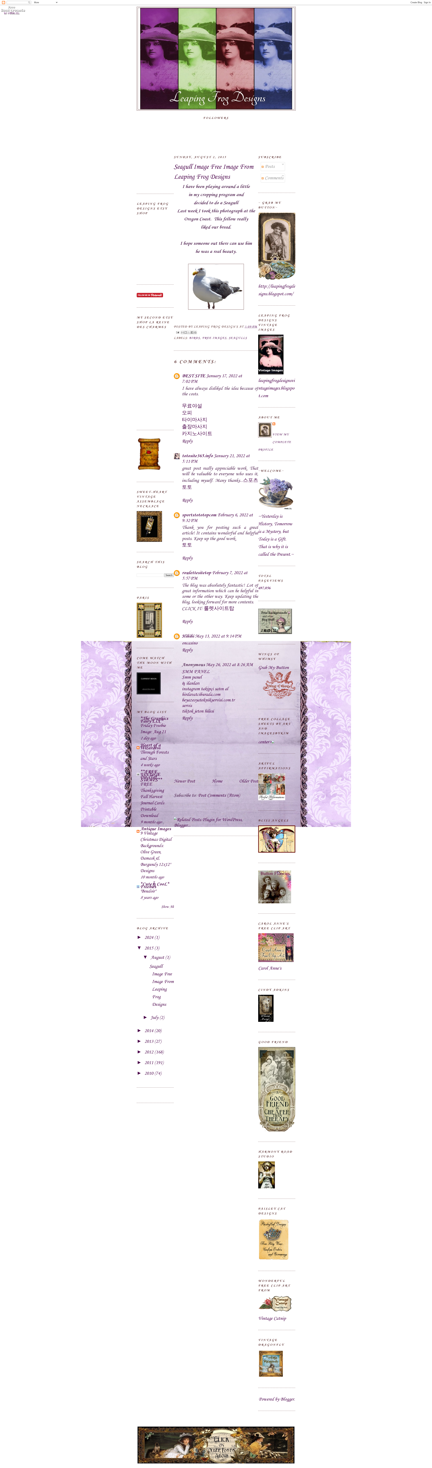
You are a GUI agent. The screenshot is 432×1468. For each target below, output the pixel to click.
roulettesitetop (196, 573)
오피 (187, 413)
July (155, 1017)
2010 (149, 1073)
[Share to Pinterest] (195, 332)
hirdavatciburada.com (201, 694)
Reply (187, 441)
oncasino (189, 643)
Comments (273, 178)
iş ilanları (190, 683)
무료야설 (192, 406)
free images (214, 338)
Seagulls (238, 338)
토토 (187, 545)
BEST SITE (193, 376)
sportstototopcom (199, 515)
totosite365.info (197, 456)
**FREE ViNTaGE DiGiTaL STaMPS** (151, 776)
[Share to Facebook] (192, 332)
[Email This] (182, 332)
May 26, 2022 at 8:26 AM (229, 665)
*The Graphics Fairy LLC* (154, 720)
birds (194, 338)
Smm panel (192, 677)
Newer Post (184, 781)
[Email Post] (177, 332)
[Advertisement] (153, 167)
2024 (149, 937)
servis (187, 705)
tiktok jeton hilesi (198, 711)
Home (217, 781)
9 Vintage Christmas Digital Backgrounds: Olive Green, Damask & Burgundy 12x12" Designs (155, 852)
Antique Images (155, 829)
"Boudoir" (148, 891)
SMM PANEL (196, 672)
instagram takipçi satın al (205, 689)
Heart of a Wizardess (150, 746)
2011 (149, 1063)
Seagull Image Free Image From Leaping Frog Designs (213, 172)
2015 (149, 948)
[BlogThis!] (185, 332)
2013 (149, 1041)
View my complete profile (274, 442)
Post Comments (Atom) (219, 795)
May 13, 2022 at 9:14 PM (218, 636)
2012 (149, 1052)
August (158, 957)
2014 (149, 1031)
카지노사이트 (197, 434)
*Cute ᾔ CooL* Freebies (154, 885)
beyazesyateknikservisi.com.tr (208, 700)
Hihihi (188, 636)
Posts (269, 166)
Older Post (248, 781)
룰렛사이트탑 (219, 608)
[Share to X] (189, 332)
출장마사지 (194, 427)
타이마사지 (194, 420)
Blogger (287, 1399)
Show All (167, 907)
